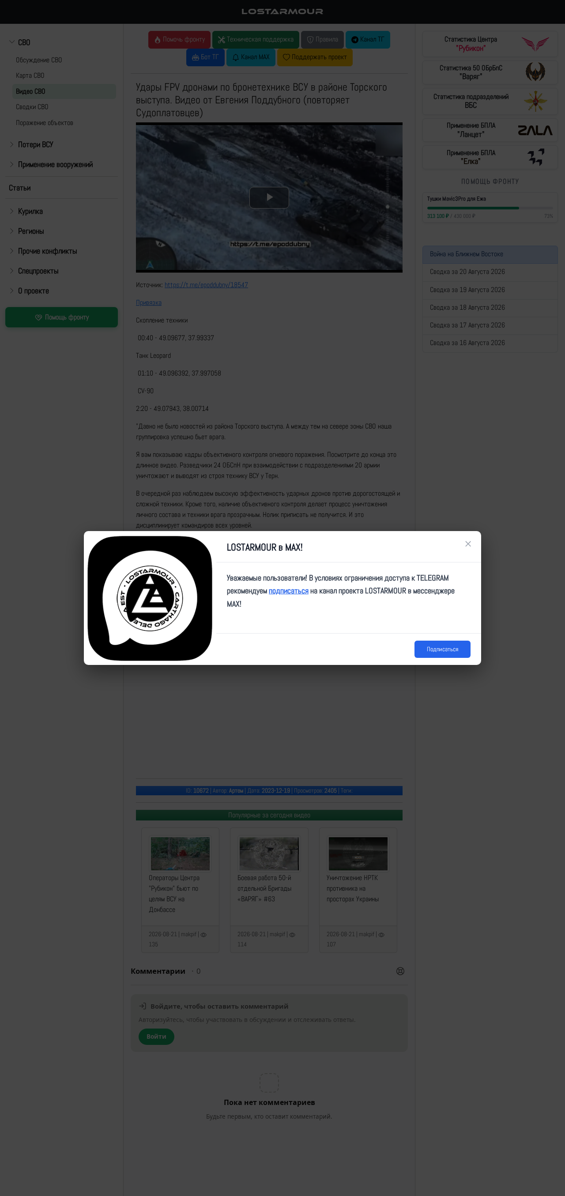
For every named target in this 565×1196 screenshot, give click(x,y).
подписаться (289, 590)
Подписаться (442, 649)
